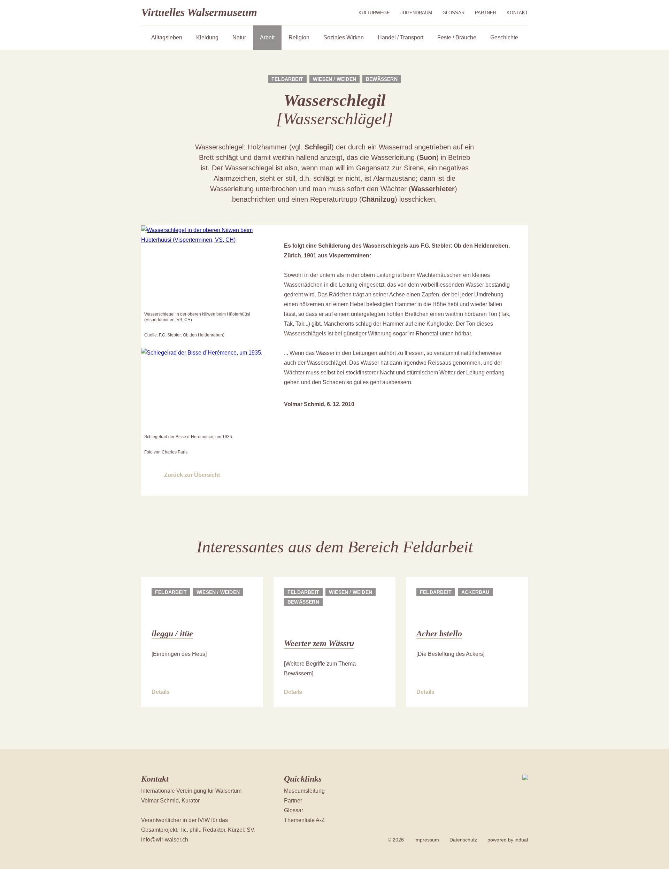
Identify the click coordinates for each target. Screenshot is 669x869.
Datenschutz (463, 840)
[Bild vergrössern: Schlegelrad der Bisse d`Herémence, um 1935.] (202, 390)
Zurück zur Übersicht (192, 475)
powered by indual (507, 840)
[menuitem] (374, 12)
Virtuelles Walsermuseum (199, 12)
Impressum (426, 840)
